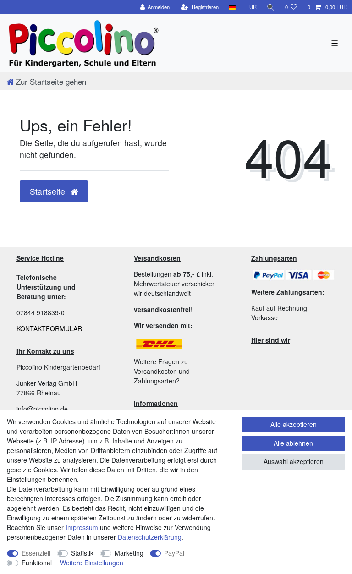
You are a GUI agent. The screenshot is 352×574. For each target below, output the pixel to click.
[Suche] (271, 7)
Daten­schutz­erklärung (150, 536)
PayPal (174, 553)
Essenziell (36, 553)
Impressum (82, 527)
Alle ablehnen (293, 443)
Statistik (82, 553)
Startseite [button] (48, 191)
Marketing (129, 553)
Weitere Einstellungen (91, 562)
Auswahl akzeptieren (294, 461)
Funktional (37, 562)
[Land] (232, 7)
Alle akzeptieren (293, 424)
